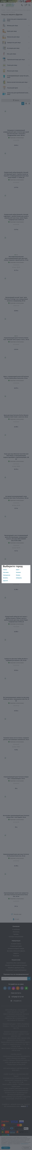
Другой (5, 580)
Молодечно (6, 575)
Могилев (5, 572)
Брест (17, 569)
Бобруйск (19, 578)
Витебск (5, 578)
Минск (5, 569)
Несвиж (18, 572)
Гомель (18, 575)
